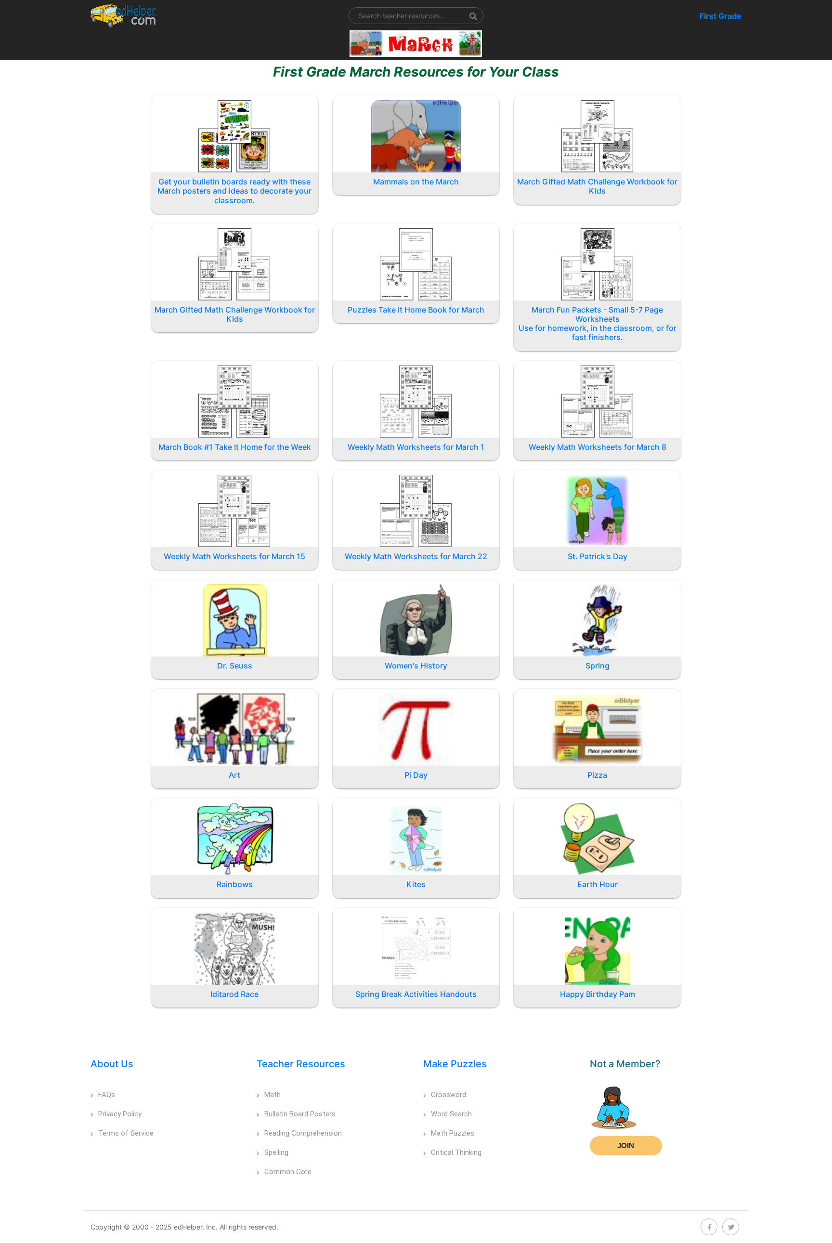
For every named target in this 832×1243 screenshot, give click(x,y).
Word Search (451, 1114)
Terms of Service (126, 1133)
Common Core (288, 1171)
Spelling (276, 1152)
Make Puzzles (455, 1064)
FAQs (106, 1094)
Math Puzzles (452, 1133)
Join (625, 1145)
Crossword (448, 1094)
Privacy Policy (120, 1114)
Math (272, 1094)
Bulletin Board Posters (300, 1114)
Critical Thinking (456, 1152)
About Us (112, 1064)
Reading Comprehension (303, 1133)
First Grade (720, 16)
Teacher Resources (301, 1064)
